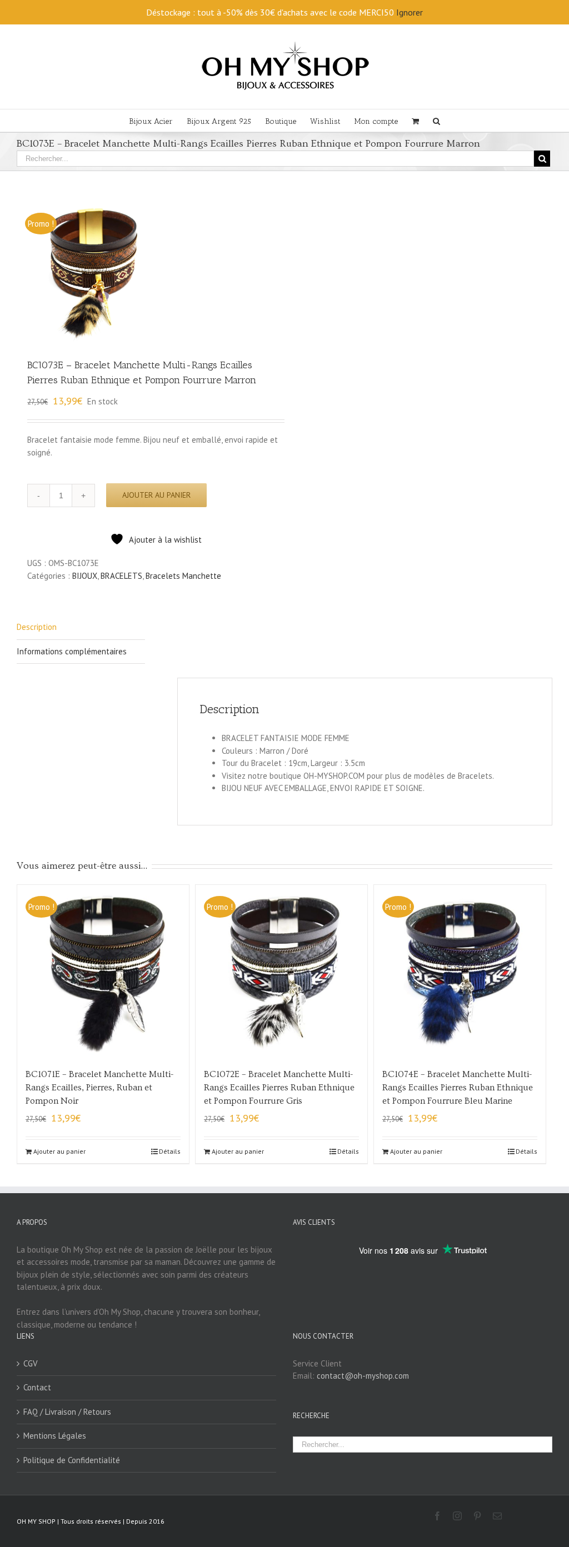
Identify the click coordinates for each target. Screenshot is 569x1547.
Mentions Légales (54, 1435)
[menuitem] (158, 120)
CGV (30, 1363)
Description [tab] (37, 627)
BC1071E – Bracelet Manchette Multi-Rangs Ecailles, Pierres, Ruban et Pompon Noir (99, 1087)
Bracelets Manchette (183, 575)
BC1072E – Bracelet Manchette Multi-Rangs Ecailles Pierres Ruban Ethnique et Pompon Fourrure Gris (279, 1087)
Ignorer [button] (409, 12)
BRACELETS (121, 575)
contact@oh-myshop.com (363, 1375)
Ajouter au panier (156, 495)
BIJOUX (84, 575)
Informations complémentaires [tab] (72, 651)
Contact (37, 1387)
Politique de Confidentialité (71, 1460)
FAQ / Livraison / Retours (67, 1411)
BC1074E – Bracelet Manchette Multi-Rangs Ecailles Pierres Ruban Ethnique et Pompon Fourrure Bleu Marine (457, 1087)
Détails (170, 1151)
